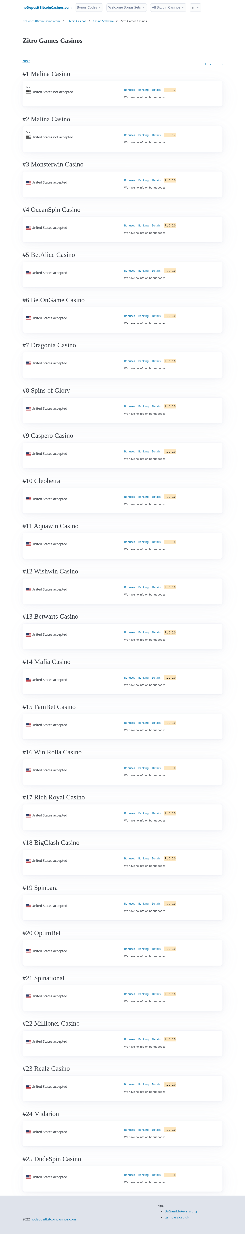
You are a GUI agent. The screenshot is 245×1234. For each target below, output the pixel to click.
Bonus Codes (87, 7)
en (193, 7)
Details (156, 90)
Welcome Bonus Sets (124, 7)
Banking (143, 90)
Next (26, 60)
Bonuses (129, 90)
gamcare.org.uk (177, 1217)
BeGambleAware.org (181, 1211)
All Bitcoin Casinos (166, 7)
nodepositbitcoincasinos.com (53, 1219)
